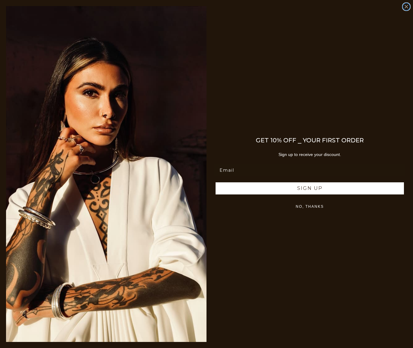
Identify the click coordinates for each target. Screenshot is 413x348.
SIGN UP (310, 188)
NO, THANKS (310, 206)
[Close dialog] (406, 6)
